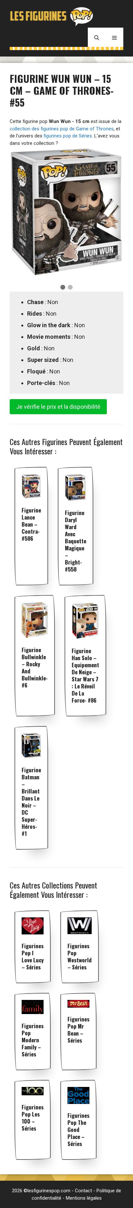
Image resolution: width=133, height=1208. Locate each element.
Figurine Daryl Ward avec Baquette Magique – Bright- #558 (75, 541)
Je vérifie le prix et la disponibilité (58, 406)
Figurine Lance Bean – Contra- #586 (31, 524)
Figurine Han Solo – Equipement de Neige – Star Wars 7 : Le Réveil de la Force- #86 (85, 675)
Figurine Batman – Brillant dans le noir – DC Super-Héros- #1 (31, 801)
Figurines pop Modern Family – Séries (33, 1040)
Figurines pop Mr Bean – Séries (78, 1029)
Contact (83, 1191)
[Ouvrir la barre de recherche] (97, 37)
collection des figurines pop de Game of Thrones (62, 129)
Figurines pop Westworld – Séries (79, 956)
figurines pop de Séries (68, 136)
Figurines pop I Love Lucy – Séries (33, 956)
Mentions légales (84, 1198)
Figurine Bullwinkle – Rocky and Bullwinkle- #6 (35, 667)
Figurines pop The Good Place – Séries (78, 1129)
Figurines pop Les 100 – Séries (33, 1117)
